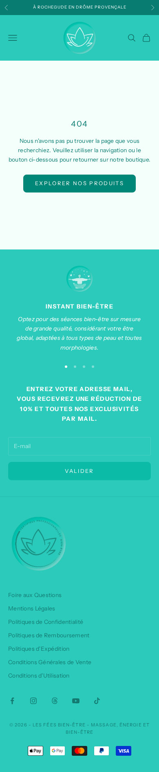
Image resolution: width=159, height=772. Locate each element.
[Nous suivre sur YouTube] (76, 701)
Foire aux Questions (35, 595)
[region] (79, 309)
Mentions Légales (31, 608)
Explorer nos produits (79, 183)
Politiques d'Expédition (38, 648)
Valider (79, 471)
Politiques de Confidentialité (45, 621)
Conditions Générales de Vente (49, 662)
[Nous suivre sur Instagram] (33, 701)
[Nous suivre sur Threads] (55, 701)
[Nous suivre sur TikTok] (97, 701)
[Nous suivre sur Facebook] (12, 701)
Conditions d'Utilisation (39, 675)
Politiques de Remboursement (49, 635)
